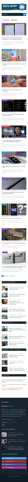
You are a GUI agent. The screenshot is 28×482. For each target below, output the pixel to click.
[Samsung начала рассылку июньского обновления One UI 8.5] (14, 55)
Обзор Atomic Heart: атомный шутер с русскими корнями (16, 344)
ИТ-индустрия (6, 126)
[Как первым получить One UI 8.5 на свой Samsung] (14, 234)
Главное (5, 152)
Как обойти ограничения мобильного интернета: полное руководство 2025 (16, 369)
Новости (5, 24)
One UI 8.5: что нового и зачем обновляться (12, 218)
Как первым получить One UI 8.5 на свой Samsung (14, 243)
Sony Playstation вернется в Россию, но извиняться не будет (17, 356)
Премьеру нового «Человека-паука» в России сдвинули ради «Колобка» (12, 388)
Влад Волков (6, 61)
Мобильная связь (7, 50)
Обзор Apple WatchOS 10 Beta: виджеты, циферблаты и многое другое (17, 337)
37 (11, 276)
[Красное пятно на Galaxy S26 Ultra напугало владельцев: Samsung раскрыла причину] (14, 29)
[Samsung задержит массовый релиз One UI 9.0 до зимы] (14, 158)
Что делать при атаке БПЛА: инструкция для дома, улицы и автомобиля (17, 317)
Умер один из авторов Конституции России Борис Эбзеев (16, 288)
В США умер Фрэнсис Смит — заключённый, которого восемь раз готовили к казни (16, 303)
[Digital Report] (14, 6)
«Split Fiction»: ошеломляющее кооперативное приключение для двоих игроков (17, 330)
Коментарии (17, 349)
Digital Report (7, 35)
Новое (11, 349)
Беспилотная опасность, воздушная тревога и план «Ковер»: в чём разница (17, 310)
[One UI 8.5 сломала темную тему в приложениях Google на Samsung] (14, 106)
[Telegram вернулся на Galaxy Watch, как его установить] (14, 81)
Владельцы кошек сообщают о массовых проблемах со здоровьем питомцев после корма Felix (13, 381)
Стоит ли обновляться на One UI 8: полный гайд (16, 363)
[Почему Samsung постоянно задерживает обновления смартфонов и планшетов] (14, 132)
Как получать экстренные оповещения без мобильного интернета (17, 295)
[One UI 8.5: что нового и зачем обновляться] (14, 209)
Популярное (5, 349)
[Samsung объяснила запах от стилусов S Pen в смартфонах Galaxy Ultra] (14, 184)
